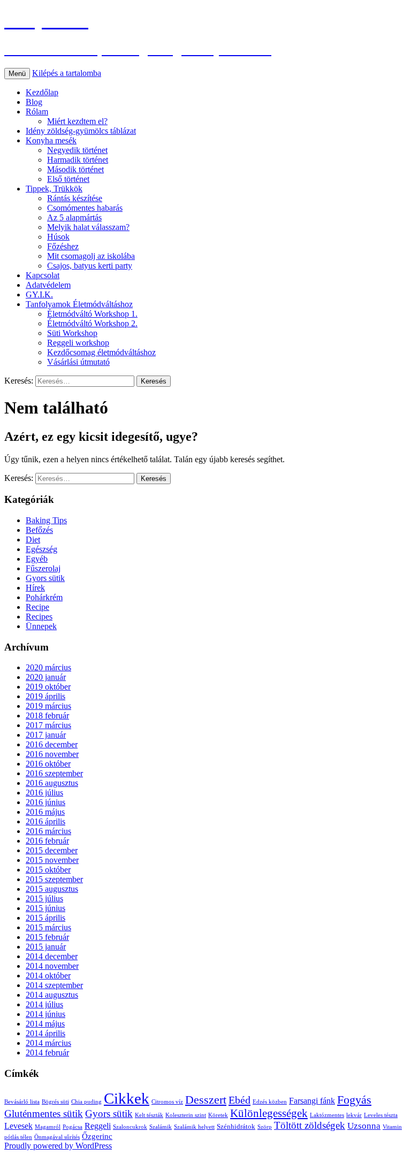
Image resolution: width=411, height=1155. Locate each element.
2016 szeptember (54, 773)
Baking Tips (46, 520)
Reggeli (98, 1125)
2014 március (48, 1042)
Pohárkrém (44, 597)
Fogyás (354, 1099)
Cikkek (126, 1098)
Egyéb (37, 558)
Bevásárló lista (22, 1102)
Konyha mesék (51, 140)
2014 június (45, 1014)
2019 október (48, 686)
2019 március (48, 705)
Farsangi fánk (312, 1100)
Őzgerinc (97, 1136)
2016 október (48, 763)
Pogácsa (72, 1127)
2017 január (46, 734)
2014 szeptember (54, 985)
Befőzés (39, 529)
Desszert (205, 1099)
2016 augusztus (52, 782)
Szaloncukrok (130, 1127)
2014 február (47, 1052)
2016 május (45, 811)
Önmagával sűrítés (57, 1137)
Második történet (75, 169)
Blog (34, 101)
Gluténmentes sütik (43, 1113)
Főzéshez (63, 246)
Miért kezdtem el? (77, 121)
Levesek (18, 1125)
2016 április (45, 821)
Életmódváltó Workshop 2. (92, 323)
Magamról (47, 1127)
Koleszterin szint (185, 1115)
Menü (17, 74)
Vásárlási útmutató (78, 361)
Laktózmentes (327, 1115)
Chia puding (86, 1102)
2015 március (48, 927)
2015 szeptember (54, 879)
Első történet (68, 178)
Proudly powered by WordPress (58, 1145)
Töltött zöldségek (309, 1125)
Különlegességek (269, 1113)
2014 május (45, 1023)
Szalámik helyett (194, 1127)
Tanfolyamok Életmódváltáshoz (79, 304)
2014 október (48, 975)
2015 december (52, 850)
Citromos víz (167, 1102)
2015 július (44, 898)
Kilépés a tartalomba (66, 73)
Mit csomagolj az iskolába (91, 256)
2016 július (44, 792)
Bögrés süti (55, 1102)
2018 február (47, 715)
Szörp (264, 1127)
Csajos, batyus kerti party (89, 265)
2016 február (47, 840)
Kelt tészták (149, 1115)
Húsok (58, 236)
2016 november (52, 754)
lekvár (354, 1115)
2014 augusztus (52, 994)
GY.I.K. (39, 294)
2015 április (45, 917)
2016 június (45, 802)
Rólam (37, 111)
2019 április (45, 696)
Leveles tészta (381, 1115)
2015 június (45, 908)
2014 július (44, 1004)
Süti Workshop (72, 333)
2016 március (48, 831)
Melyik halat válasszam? (88, 227)
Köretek (218, 1115)
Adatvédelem (48, 284)
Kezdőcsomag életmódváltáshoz (101, 352)
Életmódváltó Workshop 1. (92, 313)
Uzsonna (363, 1126)
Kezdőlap (42, 92)
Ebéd (239, 1100)
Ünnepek (41, 626)
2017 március (48, 725)
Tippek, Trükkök (54, 188)
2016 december (52, 744)
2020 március (48, 667)
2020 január (46, 677)
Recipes (39, 616)
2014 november (52, 965)
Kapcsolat (42, 275)
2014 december (52, 956)
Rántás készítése (74, 198)
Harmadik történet (77, 159)
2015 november (52, 860)
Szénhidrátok (236, 1126)
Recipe (37, 606)
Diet (33, 539)
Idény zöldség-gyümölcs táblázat (81, 130)
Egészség (41, 549)
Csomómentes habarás (85, 207)
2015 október (48, 869)
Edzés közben (270, 1102)
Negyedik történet (77, 150)
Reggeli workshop (78, 342)
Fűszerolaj (43, 568)
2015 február (47, 937)
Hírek (35, 587)
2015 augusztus (52, 888)
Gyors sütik (45, 578)
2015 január (46, 946)
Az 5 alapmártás (74, 217)
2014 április (45, 1033)
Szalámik (160, 1127)
